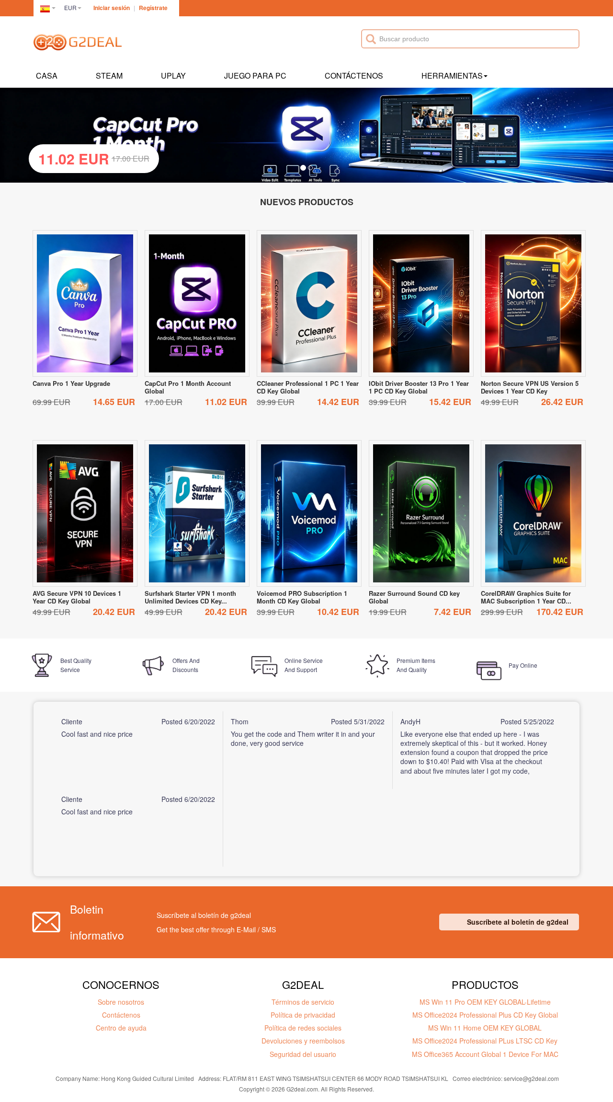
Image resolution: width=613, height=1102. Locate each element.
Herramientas (452, 75)
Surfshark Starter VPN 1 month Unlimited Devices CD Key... (190, 597)
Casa (46, 75)
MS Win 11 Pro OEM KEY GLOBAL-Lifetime (485, 1002)
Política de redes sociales (302, 1027)
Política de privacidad (303, 1015)
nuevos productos (306, 202)
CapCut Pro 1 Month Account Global (188, 387)
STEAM (109, 75)
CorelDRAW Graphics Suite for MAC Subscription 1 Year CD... (526, 597)
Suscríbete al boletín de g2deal (517, 922)
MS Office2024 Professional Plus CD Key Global (485, 1015)
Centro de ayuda (121, 1027)
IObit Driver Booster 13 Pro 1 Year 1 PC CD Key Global (419, 387)
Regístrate (153, 7)
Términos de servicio (303, 1002)
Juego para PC (255, 75)
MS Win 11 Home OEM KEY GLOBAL (485, 1027)
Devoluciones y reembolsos (303, 1040)
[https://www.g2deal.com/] (78, 43)
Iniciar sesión (111, 7)
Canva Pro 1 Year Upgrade (71, 383)
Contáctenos (354, 75)
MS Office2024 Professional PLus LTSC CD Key (484, 1040)
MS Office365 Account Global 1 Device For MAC (485, 1054)
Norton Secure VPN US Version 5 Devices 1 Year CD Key (530, 387)
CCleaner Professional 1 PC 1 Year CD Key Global (308, 387)
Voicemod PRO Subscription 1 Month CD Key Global (302, 597)
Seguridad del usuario (303, 1054)
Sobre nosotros (121, 1002)
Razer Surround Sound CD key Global (414, 597)
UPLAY (173, 75)
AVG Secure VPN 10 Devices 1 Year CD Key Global (77, 597)
